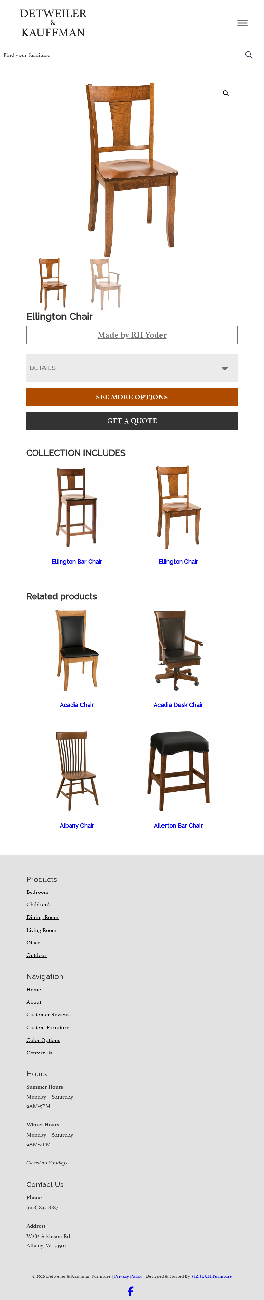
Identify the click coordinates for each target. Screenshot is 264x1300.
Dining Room (42, 916)
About (33, 1001)
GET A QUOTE (132, 421)
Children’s (38, 904)
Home (33, 988)
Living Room (41, 929)
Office (33, 942)
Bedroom (37, 891)
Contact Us (39, 1052)
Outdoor (36, 954)
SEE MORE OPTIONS (132, 397)
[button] (226, 93)
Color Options (43, 1039)
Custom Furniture (47, 1027)
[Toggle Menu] (242, 23)
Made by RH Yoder (132, 334)
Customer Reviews (48, 1014)
